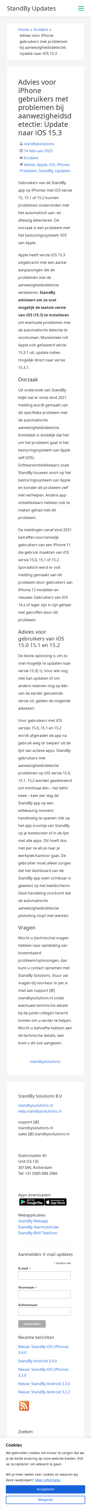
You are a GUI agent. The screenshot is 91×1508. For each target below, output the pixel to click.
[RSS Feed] (24, 1406)
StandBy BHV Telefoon (37, 1232)
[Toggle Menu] (81, 8)
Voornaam (27, 1287)
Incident (31, 157)
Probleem (28, 170)
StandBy (46, 170)
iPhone (63, 164)
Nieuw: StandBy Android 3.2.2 (44, 1391)
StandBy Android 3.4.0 (37, 1361)
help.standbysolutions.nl (40, 1111)
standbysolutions (38, 143)
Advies (29, 164)
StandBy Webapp (33, 1221)
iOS (52, 164)
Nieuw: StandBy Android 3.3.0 (44, 1383)
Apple (42, 164)
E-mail (24, 1268)
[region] (45, 1473)
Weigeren (45, 1499)
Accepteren (45, 1489)
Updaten (62, 170)
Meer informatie (47, 1480)
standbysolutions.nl (35, 1105)
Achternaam (27, 1305)
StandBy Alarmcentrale (38, 1227)
